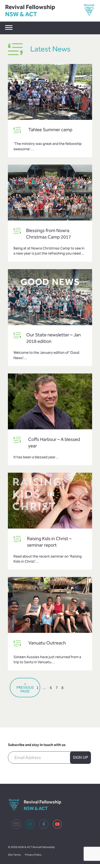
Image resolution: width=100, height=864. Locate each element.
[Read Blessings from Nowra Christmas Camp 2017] (50, 193)
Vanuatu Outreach (47, 643)
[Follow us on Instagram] (30, 827)
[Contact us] (16, 827)
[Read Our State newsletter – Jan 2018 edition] (50, 297)
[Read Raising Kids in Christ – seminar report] (50, 501)
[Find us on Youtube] (57, 827)
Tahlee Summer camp (50, 129)
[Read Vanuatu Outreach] (50, 605)
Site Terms (14, 854)
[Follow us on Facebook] (43, 827)
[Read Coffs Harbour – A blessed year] (50, 401)
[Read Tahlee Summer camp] (50, 92)
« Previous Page (25, 687)
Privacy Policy (33, 854)
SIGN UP (80, 757)
